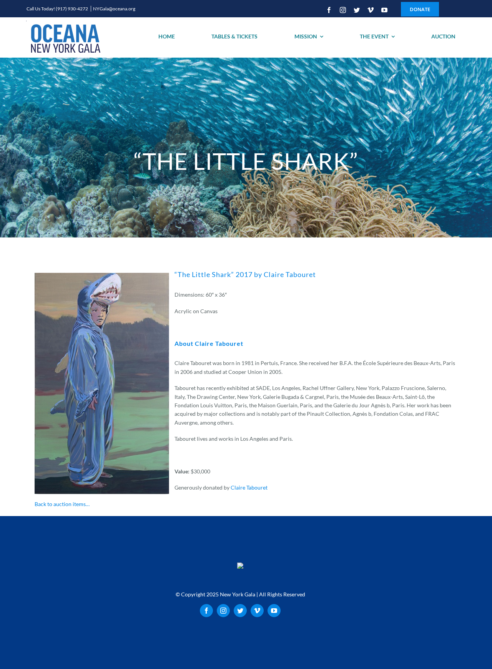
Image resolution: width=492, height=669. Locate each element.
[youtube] (384, 10)
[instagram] (343, 10)
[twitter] (357, 10)
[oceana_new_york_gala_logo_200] (64, 37)
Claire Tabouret (249, 487)
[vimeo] (370, 10)
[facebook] (329, 10)
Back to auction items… (62, 504)
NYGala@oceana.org (114, 9)
